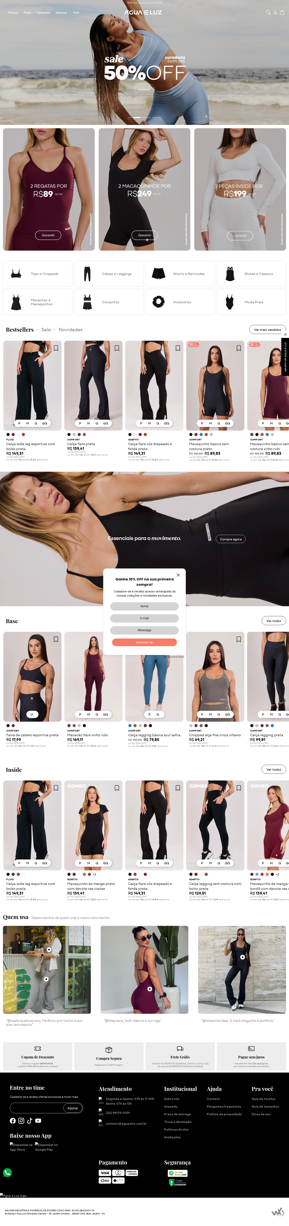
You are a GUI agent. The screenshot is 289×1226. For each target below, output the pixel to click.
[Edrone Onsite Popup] (144, 613)
